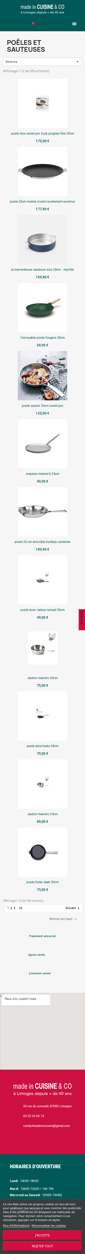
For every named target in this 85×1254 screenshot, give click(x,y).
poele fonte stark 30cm (42, 882)
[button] (10, 24)
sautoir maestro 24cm (42, 814)
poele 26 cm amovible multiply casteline (42, 542)
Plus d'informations (16, 1225)
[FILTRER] (82, 627)
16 (21, 908)
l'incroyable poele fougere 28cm (42, 338)
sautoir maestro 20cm (42, 678)
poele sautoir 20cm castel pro (42, 406)
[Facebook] (12, 1142)
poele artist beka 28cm (43, 746)
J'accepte (42, 1235)
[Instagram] (24, 1142)
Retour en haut (63, 919)
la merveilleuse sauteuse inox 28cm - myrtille (42, 269)
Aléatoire (42, 61)
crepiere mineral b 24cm (42, 474)
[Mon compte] (53, 25)
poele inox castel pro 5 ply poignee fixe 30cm (42, 133)
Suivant (73, 908)
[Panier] (32, 25)
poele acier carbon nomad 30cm (43, 610)
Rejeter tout (42, 1246)
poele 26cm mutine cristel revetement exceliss (42, 201)
